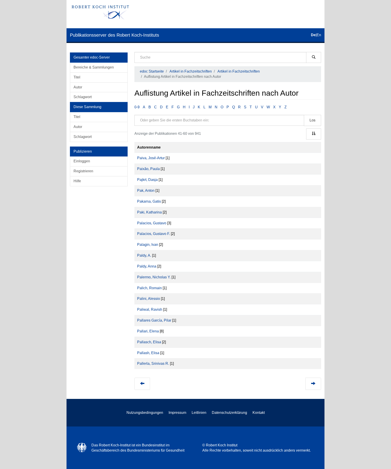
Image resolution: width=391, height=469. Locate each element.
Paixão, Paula (148, 169)
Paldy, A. (144, 255)
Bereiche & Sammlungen (94, 67)
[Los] (313, 57)
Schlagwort (83, 97)
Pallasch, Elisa (149, 342)
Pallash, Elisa (148, 353)
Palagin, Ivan (147, 244)
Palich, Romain (149, 288)
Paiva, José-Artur (151, 158)
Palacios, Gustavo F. (153, 234)
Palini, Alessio (148, 299)
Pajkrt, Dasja (147, 180)
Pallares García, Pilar (154, 320)
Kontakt (259, 413)
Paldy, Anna (146, 266)
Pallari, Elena (148, 331)
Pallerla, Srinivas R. (153, 363)
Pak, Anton (146, 190)
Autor (78, 87)
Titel (77, 77)
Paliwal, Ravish (149, 309)
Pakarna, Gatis (149, 201)
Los (312, 120)
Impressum (177, 413)
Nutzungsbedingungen (144, 413)
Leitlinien (199, 413)
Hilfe (77, 181)
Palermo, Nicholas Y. (154, 277)
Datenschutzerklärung (229, 413)
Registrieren (83, 171)
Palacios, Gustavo (151, 223)
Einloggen (82, 161)
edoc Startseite (152, 71)
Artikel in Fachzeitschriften (190, 71)
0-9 (137, 107)
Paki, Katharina (149, 212)
